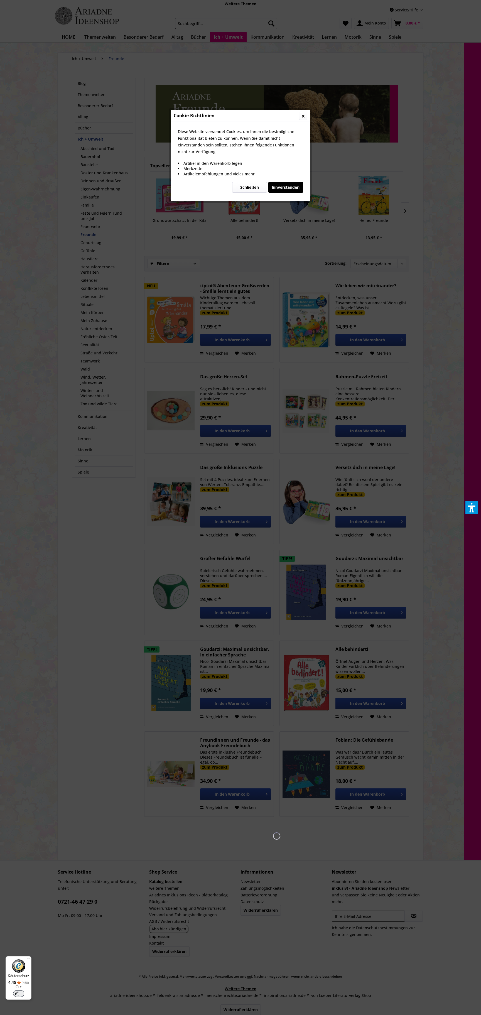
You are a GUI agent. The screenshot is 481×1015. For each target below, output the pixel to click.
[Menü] (28, 959)
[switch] (18, 993)
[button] (471, 507)
